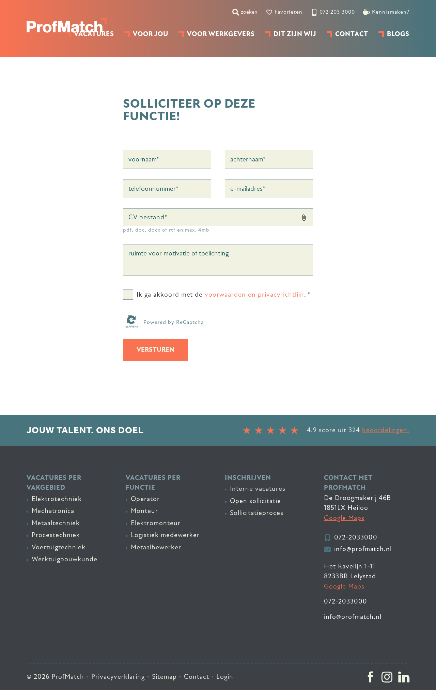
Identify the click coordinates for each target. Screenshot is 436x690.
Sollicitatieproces (256, 513)
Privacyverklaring (118, 677)
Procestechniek (56, 535)
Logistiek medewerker (165, 535)
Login (224, 677)
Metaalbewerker (156, 547)
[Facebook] (370, 677)
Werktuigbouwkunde (64, 559)
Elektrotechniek (57, 499)
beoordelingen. (385, 430)
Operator (145, 499)
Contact (196, 677)
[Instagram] (387, 677)
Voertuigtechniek (58, 547)
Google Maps (344, 518)
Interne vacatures (257, 489)
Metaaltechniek (56, 523)
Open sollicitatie (255, 501)
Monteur (144, 511)
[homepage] (67, 25)
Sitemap (164, 677)
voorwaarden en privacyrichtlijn (254, 295)
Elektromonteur (156, 523)
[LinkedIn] (403, 677)
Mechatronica (53, 511)
